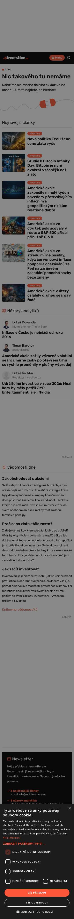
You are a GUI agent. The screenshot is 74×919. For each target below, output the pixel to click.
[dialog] (37, 861)
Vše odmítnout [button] (37, 902)
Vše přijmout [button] (37, 892)
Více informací (11, 837)
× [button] (69, 808)
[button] (37, 843)
